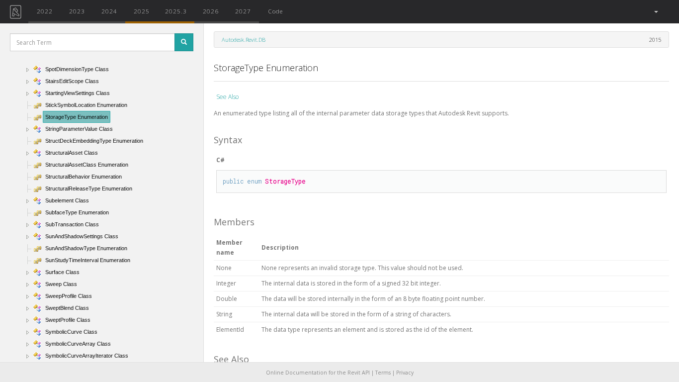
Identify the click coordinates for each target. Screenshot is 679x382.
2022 (45, 11)
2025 (142, 11)
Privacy (405, 372)
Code (275, 11)
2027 (243, 11)
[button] (655, 11)
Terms (383, 372)
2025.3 (176, 11)
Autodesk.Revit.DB (243, 39)
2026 (211, 11)
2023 (77, 11)
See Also (227, 97)
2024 (109, 11)
